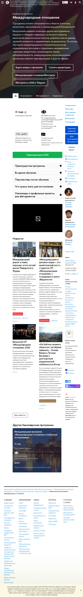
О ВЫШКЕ (8, 500)
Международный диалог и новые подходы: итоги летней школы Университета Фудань (24, 265)
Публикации (52, 524)
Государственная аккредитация (47, 139)
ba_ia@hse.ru (74, 274)
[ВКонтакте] (66, 381)
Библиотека (52, 503)
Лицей (21, 503)
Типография (52, 516)
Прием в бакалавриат (23, 515)
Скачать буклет (71, 148)
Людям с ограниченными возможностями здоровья (9, 571)
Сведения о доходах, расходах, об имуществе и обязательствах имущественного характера (10, 553)
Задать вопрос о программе (29, 67)
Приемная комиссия (72, 129)
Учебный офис (69, 251)
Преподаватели (72, 159)
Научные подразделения (38, 504)
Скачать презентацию (59, 67)
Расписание (71, 178)
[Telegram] (69, 381)
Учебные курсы (72, 156)
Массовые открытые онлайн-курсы (69, 520)
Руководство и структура (8, 507)
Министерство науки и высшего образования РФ (68, 508)
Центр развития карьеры (24, 535)
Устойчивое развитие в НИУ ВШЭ (9, 513)
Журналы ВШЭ (53, 521)
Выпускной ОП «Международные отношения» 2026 (22, 344)
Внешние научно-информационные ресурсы (39, 535)
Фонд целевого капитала (9, 539)
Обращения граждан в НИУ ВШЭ (8, 533)
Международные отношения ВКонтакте (35, 75)
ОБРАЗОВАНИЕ (25, 500)
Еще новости (19, 415)
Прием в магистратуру (23, 522)
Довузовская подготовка (23, 507)
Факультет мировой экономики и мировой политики (30, 491)
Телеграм (71, 373)
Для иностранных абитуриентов (72, 139)
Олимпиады (22, 511)
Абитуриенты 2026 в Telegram (30, 82)
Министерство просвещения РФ (68, 514)
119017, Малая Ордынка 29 (70, 262)
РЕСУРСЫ (52, 500)
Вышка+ (21, 518)
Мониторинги (38, 513)
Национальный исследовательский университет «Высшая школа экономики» (28, 489)
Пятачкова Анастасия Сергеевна (68, 204)
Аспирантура (23, 526)
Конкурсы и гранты (39, 531)
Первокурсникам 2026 (37, 154)
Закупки (6, 528)
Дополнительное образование (24, 530)
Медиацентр (52, 518)
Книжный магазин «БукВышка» (54, 512)
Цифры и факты (9, 503)
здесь (50, 589)
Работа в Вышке (9, 582)
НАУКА (36, 500)
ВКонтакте (71, 370)
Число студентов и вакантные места (71, 165)
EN (66, 2)
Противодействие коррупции (10, 544)
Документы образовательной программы (73, 173)
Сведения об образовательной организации (9, 563)
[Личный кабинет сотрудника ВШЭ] (75, 2)
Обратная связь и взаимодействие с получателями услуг (25, 551)
